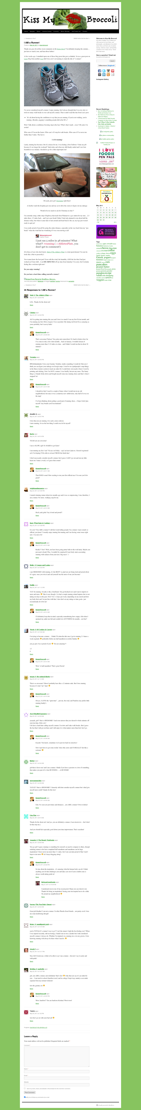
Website (26, 1082)
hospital (113, 258)
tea (112, 278)
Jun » (115, 222)
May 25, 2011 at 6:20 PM (43, 996)
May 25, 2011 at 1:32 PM (37, 1013)
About (38, 31)
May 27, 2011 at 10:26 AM (48, 884)
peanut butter (103, 266)
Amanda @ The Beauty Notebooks (42, 840)
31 (103, 220)
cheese (104, 248)
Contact (85, 31)
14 (115, 212)
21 (115, 215)
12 (109, 212)
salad (99, 275)
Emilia (32, 585)
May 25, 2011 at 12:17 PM (37, 951)
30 (100, 220)
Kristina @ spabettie (37, 969)
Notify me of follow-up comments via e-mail (37, 1097)
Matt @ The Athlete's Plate (39, 295)
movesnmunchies (35, 780)
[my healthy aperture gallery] (106, 139)
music (98, 262)
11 (106, 212)
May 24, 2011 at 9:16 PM (37, 436)
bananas (99, 245)
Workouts (40, 281)
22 (98, 217)
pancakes (101, 264)
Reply (31, 305)
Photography (108, 269)
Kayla (32, 434)
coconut (104, 250)
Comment (27, 1045)
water (106, 280)
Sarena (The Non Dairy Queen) (41, 904)
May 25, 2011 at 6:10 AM (43, 387)
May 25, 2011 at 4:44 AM (37, 763)
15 (98, 215)
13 (112, 212)
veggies (100, 279)
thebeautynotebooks (48, 882)
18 (106, 215)
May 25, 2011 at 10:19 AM (37, 927)
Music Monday (65, 31)
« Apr (97, 222)
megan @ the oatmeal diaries (40, 676)
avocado (109, 243)
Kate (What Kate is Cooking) (40, 523)
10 (103, 212)
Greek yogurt (103, 257)
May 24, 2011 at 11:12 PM (37, 587)
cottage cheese (105, 253)
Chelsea (32, 312)
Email (26, 1075)
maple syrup (107, 260)
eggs (113, 253)
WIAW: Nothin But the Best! (82, 38)
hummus (99, 259)
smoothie (98, 278)
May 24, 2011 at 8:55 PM (37, 359)
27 (112, 217)
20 (112, 215)
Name (26, 1069)
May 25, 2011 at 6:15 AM (43, 661)
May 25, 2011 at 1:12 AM (37, 679)
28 (115, 217)
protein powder (106, 271)
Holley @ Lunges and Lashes (40, 565)
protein (98, 271)
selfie (103, 275)
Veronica (33, 357)
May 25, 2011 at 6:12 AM (43, 508)
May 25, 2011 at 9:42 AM (37, 907)
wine (109, 280)
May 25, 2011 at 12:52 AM (37, 632)
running (58, 281)
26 (109, 217)
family (98, 255)
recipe (108, 273)
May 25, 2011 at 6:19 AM (37, 818)
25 (106, 217)
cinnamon (98, 251)
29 (98, 220)
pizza (114, 269)
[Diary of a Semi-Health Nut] (106, 187)
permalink (71, 281)
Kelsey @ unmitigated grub (39, 924)
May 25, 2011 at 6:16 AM (43, 696)
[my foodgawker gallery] (106, 131)
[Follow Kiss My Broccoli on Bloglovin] (107, 66)
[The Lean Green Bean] (106, 164)
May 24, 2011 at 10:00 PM (37, 491)
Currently (56, 31)
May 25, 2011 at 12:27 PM (37, 971)
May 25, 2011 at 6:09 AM (43, 335)
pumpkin (100, 272)
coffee (111, 250)
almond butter (99, 244)
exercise (52, 281)
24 (103, 217)
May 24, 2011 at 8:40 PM (37, 297)
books (111, 246)
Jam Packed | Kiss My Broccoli (38, 1027)
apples (105, 244)
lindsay (32, 760)
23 (100, 217)
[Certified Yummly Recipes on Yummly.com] (106, 144)
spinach (108, 277)
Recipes (32, 31)
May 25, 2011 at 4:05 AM (37, 716)
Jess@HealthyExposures (38, 713)
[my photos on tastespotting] (106, 135)
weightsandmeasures (37, 488)
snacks (103, 278)
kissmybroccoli (44, 45)
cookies (98, 253)
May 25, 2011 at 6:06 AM (43, 738)
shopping (109, 275)
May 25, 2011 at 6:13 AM (43, 545)
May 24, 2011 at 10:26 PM (37, 525)
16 (100, 215)
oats (107, 261)
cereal (98, 248)
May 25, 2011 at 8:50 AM (37, 842)
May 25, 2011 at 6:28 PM (43, 865)
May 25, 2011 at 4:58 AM (37, 783)
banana (114, 244)
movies (111, 260)
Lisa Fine (33, 815)
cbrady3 (33, 949)
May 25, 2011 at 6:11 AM (43, 471)
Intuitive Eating (46, 31)
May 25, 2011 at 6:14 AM (43, 612)
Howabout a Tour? (30, 38)
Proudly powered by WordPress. (106, 1105)
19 (109, 215)
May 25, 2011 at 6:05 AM (43, 800)
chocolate (113, 248)
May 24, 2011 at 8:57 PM (37, 416)
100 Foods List (76, 31)
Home (26, 31)
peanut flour (100, 269)
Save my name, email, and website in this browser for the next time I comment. (48, 1088)
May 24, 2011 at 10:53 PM (37, 567)
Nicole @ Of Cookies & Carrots (41, 629)
